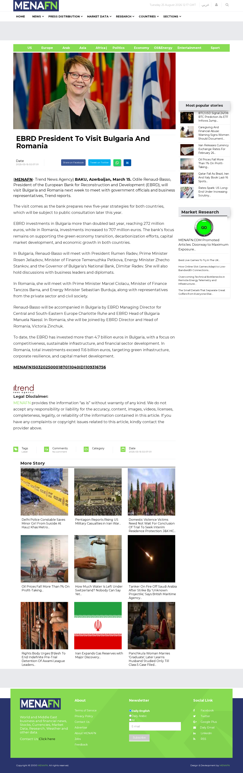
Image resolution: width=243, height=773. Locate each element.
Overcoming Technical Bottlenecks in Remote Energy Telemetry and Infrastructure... (201, 280)
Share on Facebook (73, 162)
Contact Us (82, 722)
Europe (47, 48)
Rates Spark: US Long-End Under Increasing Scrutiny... (213, 191)
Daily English (141, 711)
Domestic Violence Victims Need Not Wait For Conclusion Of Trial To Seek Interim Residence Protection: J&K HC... (152, 525)
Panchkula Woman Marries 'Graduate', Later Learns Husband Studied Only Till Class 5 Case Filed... (149, 659)
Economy (141, 48)
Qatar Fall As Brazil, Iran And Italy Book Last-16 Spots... (213, 177)
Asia (83, 48)
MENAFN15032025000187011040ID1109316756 (59, 367)
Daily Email (207, 727)
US (25, 48)
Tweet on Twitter (99, 162)
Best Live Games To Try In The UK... (199, 260)
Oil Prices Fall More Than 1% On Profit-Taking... (211, 163)
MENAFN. (43, 765)
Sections (170, 16)
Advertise (81, 727)
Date (20, 161)
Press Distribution (64, 16)
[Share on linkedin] (127, 162)
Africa (100, 48)
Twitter (205, 716)
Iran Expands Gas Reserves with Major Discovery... (99, 655)
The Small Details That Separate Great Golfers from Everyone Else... (201, 292)
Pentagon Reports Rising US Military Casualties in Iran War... (98, 521)
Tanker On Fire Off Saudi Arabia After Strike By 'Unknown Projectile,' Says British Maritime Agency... (153, 592)
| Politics (117, 48)
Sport (213, 48)
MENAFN (23, 179)
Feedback (81, 744)
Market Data (98, 16)
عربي (205, 5)
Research (123, 16)
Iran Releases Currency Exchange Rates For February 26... (213, 149)
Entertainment (183, 48)
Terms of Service (86, 710)
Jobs (78, 739)
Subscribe (139, 737)
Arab (66, 48)
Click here (47, 739)
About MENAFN (85, 733)
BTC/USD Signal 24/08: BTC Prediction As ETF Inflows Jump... (213, 116)
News (36, 16)
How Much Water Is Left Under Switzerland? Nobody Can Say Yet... (99, 590)
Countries (147, 16)
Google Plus (208, 722)
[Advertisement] (123, 30)
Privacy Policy (84, 716)
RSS (203, 739)
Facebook (207, 710)
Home (20, 16)
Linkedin (206, 733)
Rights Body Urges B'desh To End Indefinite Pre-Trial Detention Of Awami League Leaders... (43, 659)
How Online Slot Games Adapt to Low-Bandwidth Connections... (202, 268)
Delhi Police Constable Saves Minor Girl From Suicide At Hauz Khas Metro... (43, 523)
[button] (216, 5)
